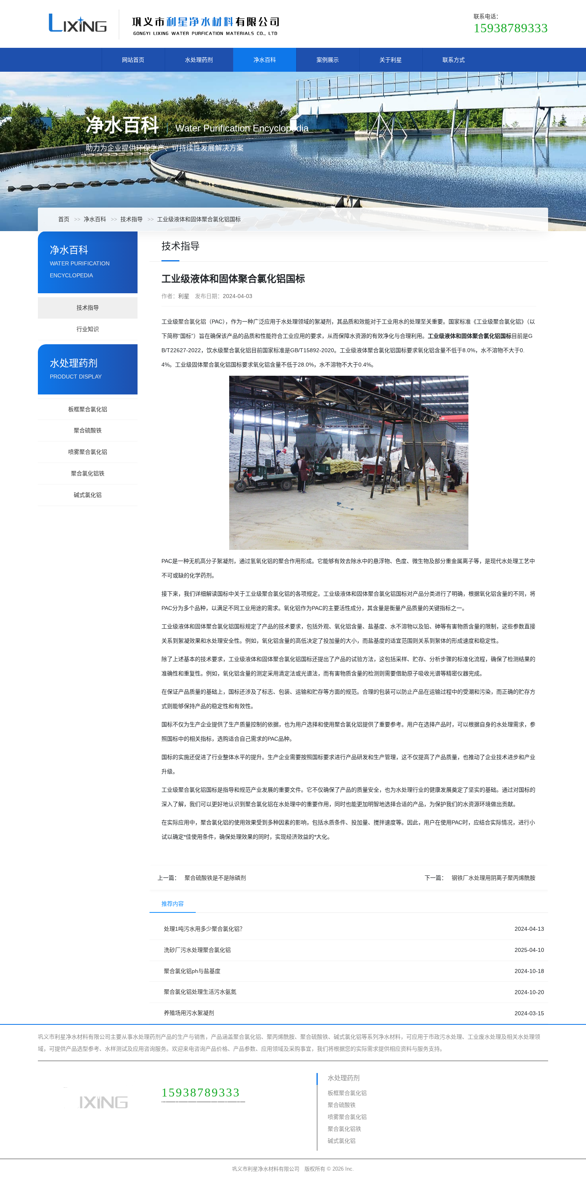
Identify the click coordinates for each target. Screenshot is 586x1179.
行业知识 (88, 329)
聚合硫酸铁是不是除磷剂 (215, 878)
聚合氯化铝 (192, 321)
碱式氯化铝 (88, 495)
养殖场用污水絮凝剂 (189, 1013)
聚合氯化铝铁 (87, 473)
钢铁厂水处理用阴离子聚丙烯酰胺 (493, 878)
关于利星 (391, 60)
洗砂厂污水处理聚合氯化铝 (197, 950)
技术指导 (131, 219)
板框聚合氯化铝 (87, 409)
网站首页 (133, 60)
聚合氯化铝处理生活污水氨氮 (200, 992)
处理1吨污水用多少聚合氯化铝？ (204, 929)
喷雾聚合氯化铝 (87, 452)
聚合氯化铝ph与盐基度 (192, 971)
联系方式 (453, 60)
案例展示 (328, 60)
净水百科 (265, 60)
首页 (63, 219)
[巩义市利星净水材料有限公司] (163, 23)
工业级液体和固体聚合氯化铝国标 (199, 219)
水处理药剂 (199, 60)
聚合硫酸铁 (88, 430)
